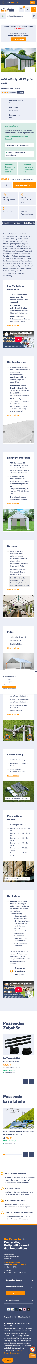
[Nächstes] (32, 69)
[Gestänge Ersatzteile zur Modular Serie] (18, 1118)
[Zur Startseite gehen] (11, 10)
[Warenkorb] (33, 9)
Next (33, 432)
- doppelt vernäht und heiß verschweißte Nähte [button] (19, 468)
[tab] (17, 223)
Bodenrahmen (14, 115)
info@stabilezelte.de (12, 1262)
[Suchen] (34, 16)
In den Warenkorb (23, 185)
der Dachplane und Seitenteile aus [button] (19, 484)
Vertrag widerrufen (15, 1293)
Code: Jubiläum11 (18, 39)
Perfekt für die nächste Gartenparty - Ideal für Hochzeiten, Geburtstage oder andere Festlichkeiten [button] (19, 581)
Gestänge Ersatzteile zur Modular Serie (18, 1131)
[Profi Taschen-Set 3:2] (18, 1044)
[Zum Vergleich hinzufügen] (33, 92)
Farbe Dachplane (16, 100)
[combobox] (19, 16)
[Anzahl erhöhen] (10, 185)
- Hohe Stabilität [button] (18, 498)
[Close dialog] (36, 671)
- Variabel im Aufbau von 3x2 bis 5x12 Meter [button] (20, 405)
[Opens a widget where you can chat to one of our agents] (7, 1360)
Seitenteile (13, 107)
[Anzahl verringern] (3, 185)
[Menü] (3, 16)
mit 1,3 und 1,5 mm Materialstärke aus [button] (19, 374)
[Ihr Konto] (27, 9)
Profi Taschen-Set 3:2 (11, 1058)
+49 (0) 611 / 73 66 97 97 (18, 2)
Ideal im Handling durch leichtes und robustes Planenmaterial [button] (18, 571)
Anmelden (9, 686)
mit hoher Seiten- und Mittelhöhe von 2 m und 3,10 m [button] (19, 390)
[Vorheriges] (27, 69)
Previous (4, 432)
